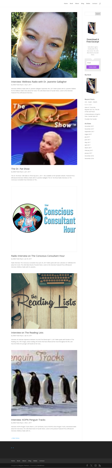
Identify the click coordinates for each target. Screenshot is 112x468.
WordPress (40, 465)
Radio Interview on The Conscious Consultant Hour (38, 255)
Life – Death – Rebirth (91, 102)
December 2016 (89, 156)
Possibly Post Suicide (91, 119)
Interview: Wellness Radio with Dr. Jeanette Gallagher (39, 81)
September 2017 (89, 131)
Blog (82, 3)
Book (71, 3)
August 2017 (88, 134)
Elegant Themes (24, 465)
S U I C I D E (88, 105)
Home (66, 3)
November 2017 (89, 129)
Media (88, 3)
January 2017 (88, 153)
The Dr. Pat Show (20, 168)
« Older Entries (15, 438)
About (77, 3)
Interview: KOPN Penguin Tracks (28, 419)
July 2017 (87, 137)
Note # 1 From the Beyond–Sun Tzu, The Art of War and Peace (92, 109)
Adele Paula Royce (18, 85)
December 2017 (89, 126)
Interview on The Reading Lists (27, 332)
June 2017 (87, 139)
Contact (94, 3)
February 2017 (89, 150)
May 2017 (87, 142)
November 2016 (89, 158)
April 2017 (87, 145)
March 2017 (88, 148)
